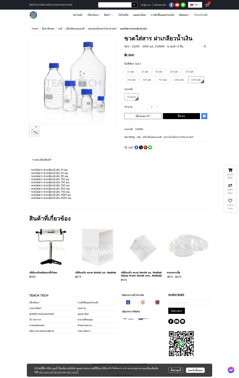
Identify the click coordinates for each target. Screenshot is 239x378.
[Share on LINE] (150, 147)
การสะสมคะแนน (37, 325)
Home (35, 28)
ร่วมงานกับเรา (84, 331)
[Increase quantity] (157, 106)
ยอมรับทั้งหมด (195, 370)
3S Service (35, 319)
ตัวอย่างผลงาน (85, 325)
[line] (183, 4)
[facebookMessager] (231, 370)
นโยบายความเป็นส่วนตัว (50, 372)
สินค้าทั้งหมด (48, 28)
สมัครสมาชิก (160, 5)
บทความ (82, 308)
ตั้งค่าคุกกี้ (176, 370)
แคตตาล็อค (83, 313)
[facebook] (171, 4)
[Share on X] (141, 147)
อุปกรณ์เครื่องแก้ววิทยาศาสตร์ (102, 28)
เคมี (60, 28)
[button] (117, 4)
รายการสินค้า (35, 308)
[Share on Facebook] (136, 147)
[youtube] (177, 4)
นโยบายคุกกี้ (72, 372)
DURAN (139, 129)
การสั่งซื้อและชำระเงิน (88, 302)
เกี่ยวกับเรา (34, 302)
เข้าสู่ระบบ (146, 5)
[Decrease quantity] (145, 106)
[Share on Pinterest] (145, 147)
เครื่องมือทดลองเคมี (75, 28)
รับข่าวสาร (176, 310)
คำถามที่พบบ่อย (85, 319)
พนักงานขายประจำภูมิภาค (41, 331)
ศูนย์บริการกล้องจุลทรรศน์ (41, 313)
